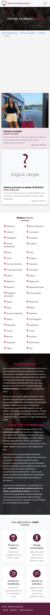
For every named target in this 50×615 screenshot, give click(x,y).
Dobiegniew (11, 238)
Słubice (32, 307)
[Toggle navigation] (45, 3)
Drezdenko (33, 238)
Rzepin (9, 301)
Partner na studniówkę (13, 582)
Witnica (9, 336)
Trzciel (32, 331)
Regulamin (13, 610)
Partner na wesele (12, 131)
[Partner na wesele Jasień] (13, 538)
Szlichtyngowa (35, 319)
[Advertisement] (25, 64)
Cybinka (9, 232)
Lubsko (9, 275)
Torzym (9, 331)
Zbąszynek (10, 342)
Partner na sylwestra (36, 582)
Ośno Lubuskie (35, 293)
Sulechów (33, 313)
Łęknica (32, 275)
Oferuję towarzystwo (36, 546)
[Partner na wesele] (16, 3)
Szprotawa (10, 325)
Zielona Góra (34, 342)
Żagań (9, 348)
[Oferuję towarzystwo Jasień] (36, 538)
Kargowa (32, 258)
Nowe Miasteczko (36, 287)
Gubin (8, 252)
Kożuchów (33, 264)
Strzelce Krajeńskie (14, 313)
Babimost (10, 226)
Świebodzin (33, 325)
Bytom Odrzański (36, 226)
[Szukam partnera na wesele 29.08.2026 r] (25, 166)
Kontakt (5, 610)
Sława (8, 307)
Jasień (9, 258)
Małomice (10, 281)
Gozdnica (33, 243)
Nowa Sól (10, 287)
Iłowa (31, 252)
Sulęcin (9, 319)
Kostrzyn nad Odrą (14, 264)
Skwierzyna (33, 301)
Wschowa (33, 336)
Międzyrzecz (34, 281)
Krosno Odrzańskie (14, 270)
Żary (31, 348)
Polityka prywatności (26, 610)
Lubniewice (33, 270)
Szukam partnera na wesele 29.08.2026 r (23, 187)
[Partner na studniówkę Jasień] (13, 573)
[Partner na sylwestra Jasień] (36, 573)
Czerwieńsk (33, 232)
